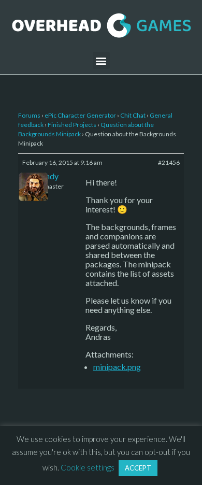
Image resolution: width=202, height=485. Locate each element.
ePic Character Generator (80, 115)
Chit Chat (133, 115)
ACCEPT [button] (138, 468)
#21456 (169, 162)
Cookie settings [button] (87, 467)
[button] (101, 60)
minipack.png (117, 367)
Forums (29, 115)
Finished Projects (72, 125)
